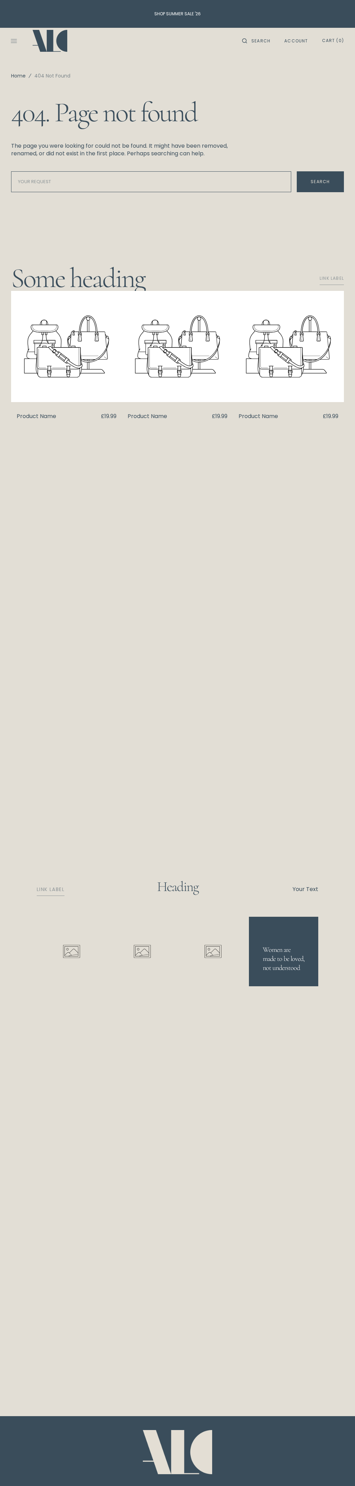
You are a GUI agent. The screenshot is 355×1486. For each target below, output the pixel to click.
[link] (177, 1453)
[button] (256, 41)
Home (18, 75)
